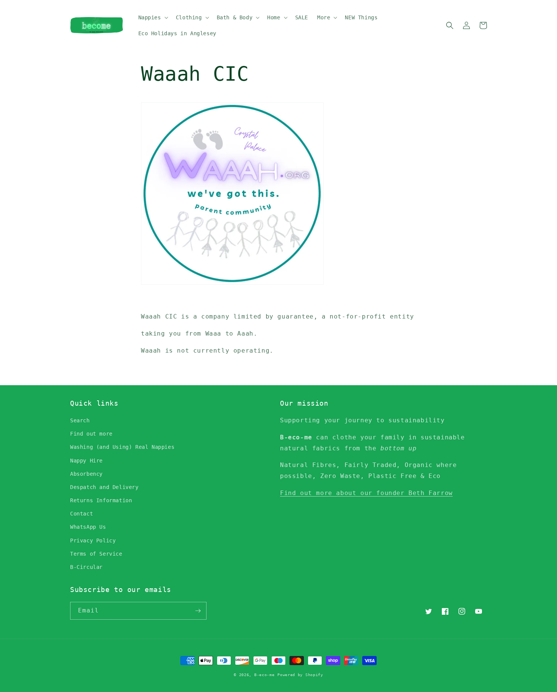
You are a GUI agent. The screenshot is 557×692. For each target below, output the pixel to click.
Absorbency (86, 474)
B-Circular (86, 567)
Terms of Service (96, 554)
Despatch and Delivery (104, 487)
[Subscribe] (197, 611)
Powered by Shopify (300, 675)
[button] (152, 17)
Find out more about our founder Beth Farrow (366, 493)
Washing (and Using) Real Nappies (122, 447)
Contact (81, 514)
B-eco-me (264, 675)
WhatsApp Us (88, 527)
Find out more (91, 434)
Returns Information (101, 500)
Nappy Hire (86, 461)
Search (80, 420)
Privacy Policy (93, 540)
